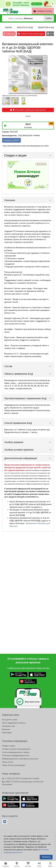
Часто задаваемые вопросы (14, 723)
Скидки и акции (8, 746)
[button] (28, 155)
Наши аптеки (7, 762)
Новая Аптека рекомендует (13, 765)
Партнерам (7, 732)
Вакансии (6, 729)
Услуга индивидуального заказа (15, 752)
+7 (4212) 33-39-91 (21, 778)
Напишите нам (8, 726)
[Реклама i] (28, 175)
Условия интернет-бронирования (16, 749)
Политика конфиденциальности (15, 755)
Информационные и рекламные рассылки (20, 759)
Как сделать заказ (9, 720)
